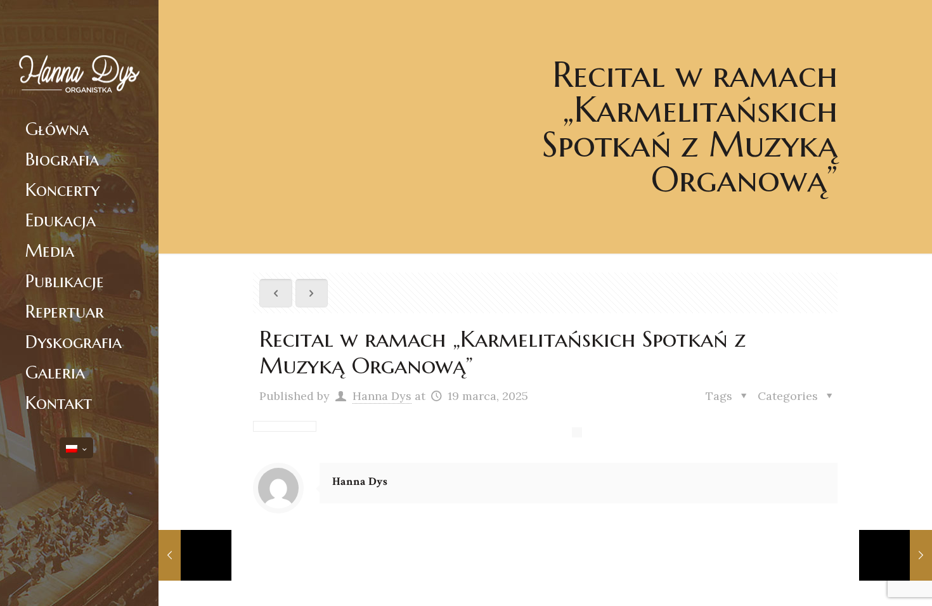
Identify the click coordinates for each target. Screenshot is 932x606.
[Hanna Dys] (79, 57)
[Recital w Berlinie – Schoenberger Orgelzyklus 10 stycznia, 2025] (195, 555)
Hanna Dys (382, 396)
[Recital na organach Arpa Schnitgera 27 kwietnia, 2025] (895, 555)
